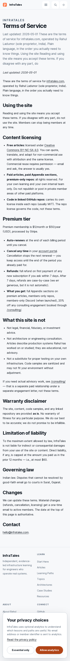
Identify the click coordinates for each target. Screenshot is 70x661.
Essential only (20, 650)
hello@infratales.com (16, 532)
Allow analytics (49, 650)
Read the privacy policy (22, 639)
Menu (46, 5)
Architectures (44, 584)
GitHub (41, 611)
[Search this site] (55, 5)
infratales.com (55, 81)
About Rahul (9, 611)
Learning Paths (45, 573)
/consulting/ (14, 310)
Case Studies (44, 590)
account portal (48, 251)
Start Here (43, 561)
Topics (41, 579)
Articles (41, 567)
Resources (43, 596)
